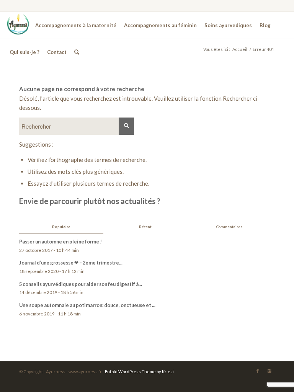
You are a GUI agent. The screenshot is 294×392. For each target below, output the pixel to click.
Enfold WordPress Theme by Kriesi (139, 371)
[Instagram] (269, 371)
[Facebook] (257, 371)
